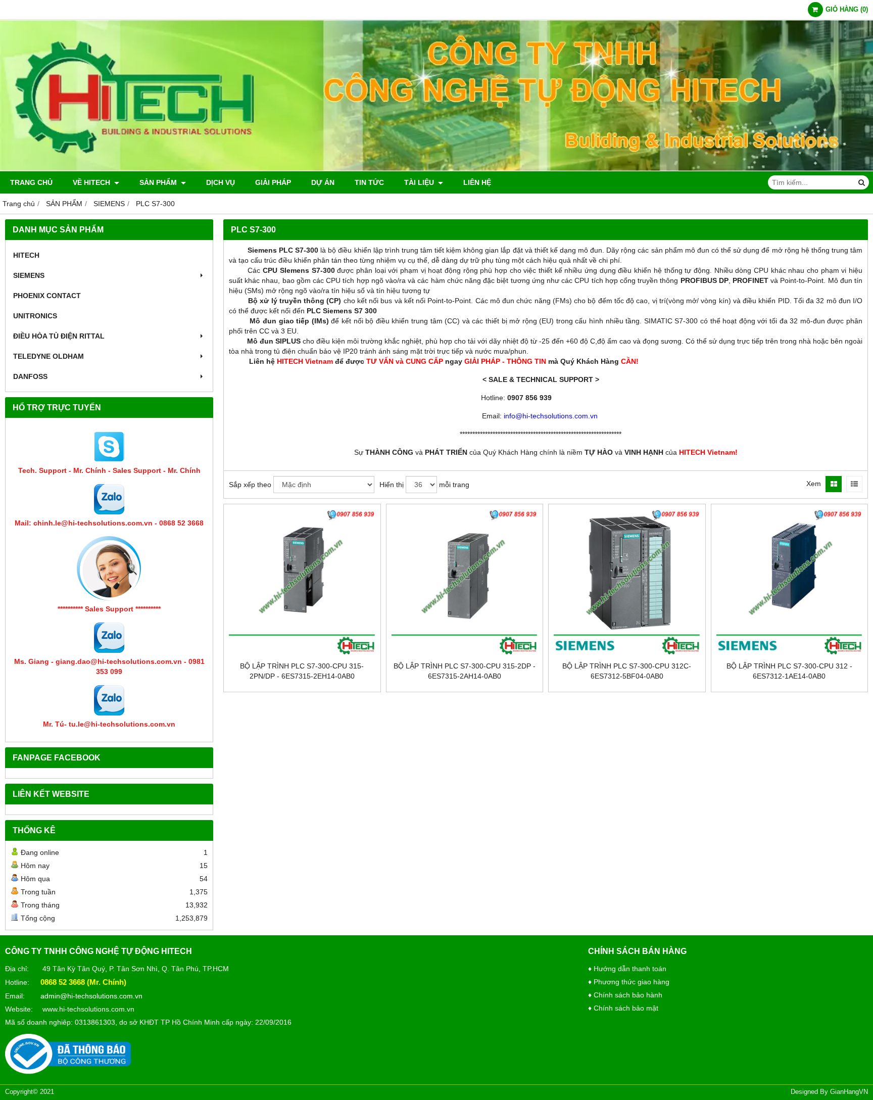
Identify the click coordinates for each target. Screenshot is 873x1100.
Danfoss (30, 376)
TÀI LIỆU (420, 182)
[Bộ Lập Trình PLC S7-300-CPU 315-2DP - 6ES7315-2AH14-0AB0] (465, 582)
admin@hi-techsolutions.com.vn (91, 996)
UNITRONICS (35, 316)
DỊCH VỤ (220, 182)
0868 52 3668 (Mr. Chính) (83, 982)
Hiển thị (391, 485)
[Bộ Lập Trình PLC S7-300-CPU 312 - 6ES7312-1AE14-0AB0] (789, 582)
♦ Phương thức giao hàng (628, 982)
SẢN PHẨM (159, 182)
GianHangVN (849, 1091)
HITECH (26, 255)
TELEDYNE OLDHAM (48, 356)
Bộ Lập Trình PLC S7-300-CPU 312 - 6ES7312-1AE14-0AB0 (789, 671)
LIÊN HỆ (477, 182)
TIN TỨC (369, 182)
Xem (813, 484)
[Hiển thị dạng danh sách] (854, 484)
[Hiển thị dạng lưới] (834, 484)
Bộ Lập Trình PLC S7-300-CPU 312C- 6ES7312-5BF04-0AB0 (626, 671)
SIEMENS (28, 275)
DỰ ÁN (322, 182)
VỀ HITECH (92, 182)
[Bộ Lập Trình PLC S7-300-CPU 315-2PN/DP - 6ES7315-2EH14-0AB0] (302, 582)
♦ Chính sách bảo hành (625, 995)
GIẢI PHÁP (273, 182)
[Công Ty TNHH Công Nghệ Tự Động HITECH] (436, 169)
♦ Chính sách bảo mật (623, 1008)
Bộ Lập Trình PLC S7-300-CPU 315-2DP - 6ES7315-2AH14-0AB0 (465, 671)
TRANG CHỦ (31, 182)
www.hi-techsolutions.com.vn (88, 1009)
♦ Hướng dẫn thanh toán (627, 969)
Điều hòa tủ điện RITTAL (59, 336)
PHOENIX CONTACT (47, 296)
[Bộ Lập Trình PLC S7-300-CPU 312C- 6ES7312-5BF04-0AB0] (627, 582)
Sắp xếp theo (250, 485)
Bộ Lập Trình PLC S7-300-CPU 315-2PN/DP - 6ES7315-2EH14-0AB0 (302, 671)
